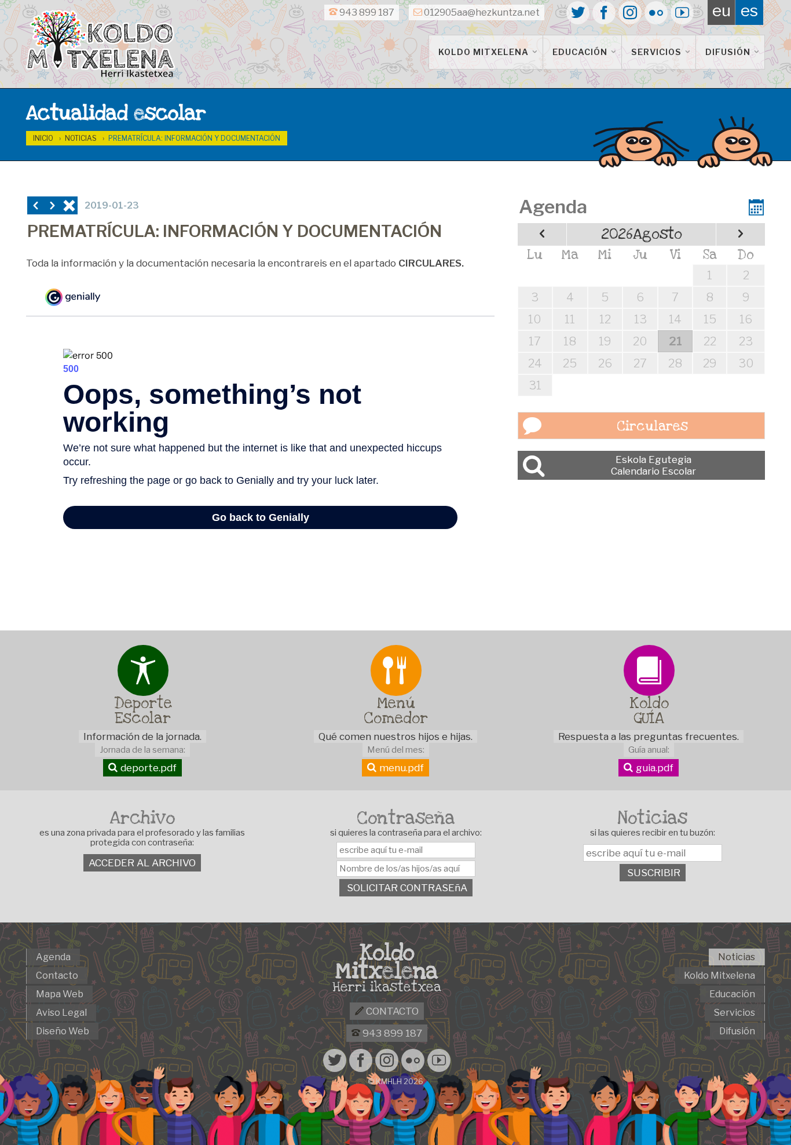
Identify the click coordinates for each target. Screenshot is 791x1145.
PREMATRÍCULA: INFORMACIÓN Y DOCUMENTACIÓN (194, 138)
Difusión (729, 52)
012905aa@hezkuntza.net (481, 12)
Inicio (43, 138)
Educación (581, 52)
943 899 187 (366, 12)
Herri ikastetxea (386, 987)
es (749, 10)
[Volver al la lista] (69, 205)
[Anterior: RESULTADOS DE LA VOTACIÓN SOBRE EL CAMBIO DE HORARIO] (35, 205)
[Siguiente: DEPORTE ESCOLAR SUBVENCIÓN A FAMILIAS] (52, 205)
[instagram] (630, 12)
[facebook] (604, 12)
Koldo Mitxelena (484, 52)
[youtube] (682, 12)
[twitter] (577, 12)
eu (721, 10)
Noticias (81, 138)
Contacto (391, 1011)
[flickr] (656, 12)
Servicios (657, 52)
